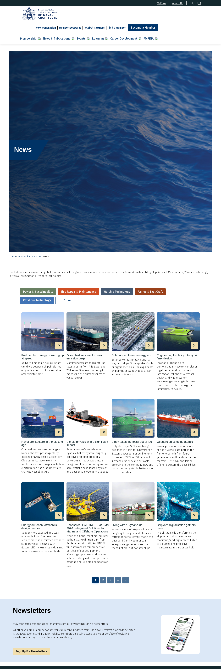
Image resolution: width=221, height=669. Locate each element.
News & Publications (56, 38)
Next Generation (46, 27)
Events (81, 38)
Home (12, 256)
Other (67, 300)
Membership (28, 38)
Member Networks (70, 27)
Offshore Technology (37, 300)
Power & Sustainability (38, 291)
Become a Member (143, 27)
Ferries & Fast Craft (150, 291)
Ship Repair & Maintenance (78, 291)
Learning (98, 38)
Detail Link (42, 344)
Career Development (123, 38)
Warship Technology (117, 291)
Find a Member (117, 27)
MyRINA (149, 38)
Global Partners (95, 27)
